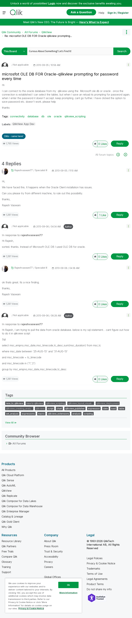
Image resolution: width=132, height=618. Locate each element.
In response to (22, 235)
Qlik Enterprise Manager (15, 511)
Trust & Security (53, 551)
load (113, 408)
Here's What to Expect (94, 22)
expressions (28, 413)
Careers (48, 567)
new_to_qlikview (14, 403)
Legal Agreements (97, 579)
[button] (128, 65)
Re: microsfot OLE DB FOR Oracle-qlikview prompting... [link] (38, 35)
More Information (68, 592)
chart (59, 408)
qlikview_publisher (75, 408)
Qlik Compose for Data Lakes (19, 501)
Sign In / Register (118, 12)
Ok (68, 585)
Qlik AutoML (9, 485)
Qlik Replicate (9, 495)
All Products (8, 470)
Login (51, 3)
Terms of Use (95, 573)
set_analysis (12, 413)
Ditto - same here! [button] (13, 136)
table (121, 408)
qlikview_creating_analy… (19, 408)
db (42, 116)
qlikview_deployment (107, 403)
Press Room (51, 546)
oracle (58, 116)
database (33, 116)
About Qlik (50, 541)
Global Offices (52, 577)
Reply (119, 143)
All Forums (31, 32)
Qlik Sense (8, 480)
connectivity (17, 116)
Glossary (7, 561)
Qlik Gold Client (10, 521)
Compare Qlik (9, 556)
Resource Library (11, 541)
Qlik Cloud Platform (13, 475)
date (105, 408)
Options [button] (126, 32)
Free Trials (8, 551)
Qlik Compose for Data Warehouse (22, 506)
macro (41, 413)
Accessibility (51, 556)
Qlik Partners (9, 546)
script (50, 408)
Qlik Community (11, 32)
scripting (88, 413)
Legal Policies (95, 558)
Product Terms (95, 584)
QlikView (47, 32)
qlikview (40, 408)
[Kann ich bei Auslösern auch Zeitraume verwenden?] (125, 154)
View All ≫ (11, 422)
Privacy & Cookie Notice (101, 563)
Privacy (48, 561)
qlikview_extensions (58, 413)
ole (49, 116)
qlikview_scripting (75, 116)
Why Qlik (7, 526)
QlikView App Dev (23, 124)
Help (101, 12)
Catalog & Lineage (12, 516)
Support (6, 572)
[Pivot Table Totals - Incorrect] (119, 154)
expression (94, 408)
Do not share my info (100, 589)
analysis (76, 413)
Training (6, 567)
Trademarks (93, 568)
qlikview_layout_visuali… (80, 403)
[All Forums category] (6, 443)
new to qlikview (34, 403)
